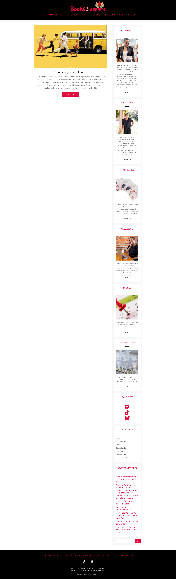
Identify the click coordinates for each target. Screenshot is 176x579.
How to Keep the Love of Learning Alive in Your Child (127, 529)
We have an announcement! (123, 508)
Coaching (119, 451)
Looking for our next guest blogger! (125, 502)
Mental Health (121, 455)
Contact (130, 555)
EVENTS (109, 555)
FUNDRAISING (94, 555)
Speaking (78, 555)
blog (120, 555)
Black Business (121, 441)
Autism (118, 438)
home (44, 555)
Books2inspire (121, 448)
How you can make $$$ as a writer (127, 522)
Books (118, 445)
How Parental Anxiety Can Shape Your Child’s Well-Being (126, 515)
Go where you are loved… (70, 72)
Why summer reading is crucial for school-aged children (127, 479)
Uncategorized (121, 458)
